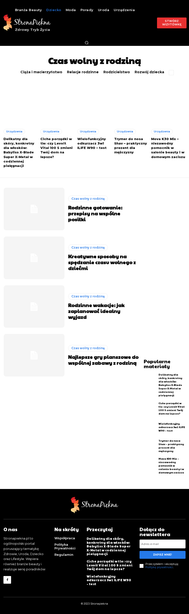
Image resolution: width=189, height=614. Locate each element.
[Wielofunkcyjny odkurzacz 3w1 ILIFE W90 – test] (94, 103)
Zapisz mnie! (162, 554)
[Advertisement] (166, 262)
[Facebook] (7, 580)
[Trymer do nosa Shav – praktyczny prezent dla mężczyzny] (131, 103)
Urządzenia (14, 131)
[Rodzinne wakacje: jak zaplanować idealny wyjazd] (34, 306)
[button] (86, 42)
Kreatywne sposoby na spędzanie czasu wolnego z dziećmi (102, 262)
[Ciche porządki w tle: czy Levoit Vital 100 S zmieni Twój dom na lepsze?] (57, 103)
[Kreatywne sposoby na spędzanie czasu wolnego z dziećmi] (34, 257)
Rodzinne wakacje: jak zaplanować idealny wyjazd (96, 311)
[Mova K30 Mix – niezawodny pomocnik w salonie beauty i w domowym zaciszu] (168, 103)
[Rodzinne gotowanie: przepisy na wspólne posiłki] (34, 209)
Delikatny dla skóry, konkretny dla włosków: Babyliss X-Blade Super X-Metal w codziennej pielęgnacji (18, 152)
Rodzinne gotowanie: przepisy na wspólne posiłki (95, 213)
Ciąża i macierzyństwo (41, 72)
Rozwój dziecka (149, 72)
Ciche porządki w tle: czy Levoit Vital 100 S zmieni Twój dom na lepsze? (56, 148)
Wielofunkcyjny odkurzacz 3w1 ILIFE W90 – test (92, 143)
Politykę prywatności (159, 567)
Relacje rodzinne (83, 72)
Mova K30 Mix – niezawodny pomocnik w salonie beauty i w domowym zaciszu (168, 148)
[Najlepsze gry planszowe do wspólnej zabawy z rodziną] (34, 355)
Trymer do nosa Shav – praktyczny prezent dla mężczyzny (130, 145)
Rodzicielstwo (116, 72)
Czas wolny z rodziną (88, 198)
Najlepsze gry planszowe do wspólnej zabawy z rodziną (103, 359)
